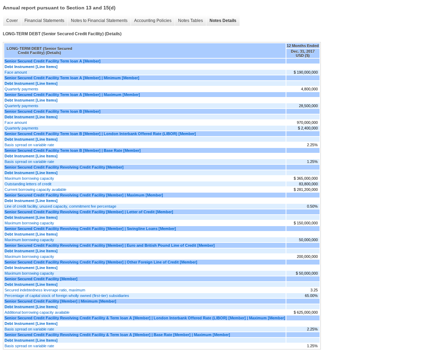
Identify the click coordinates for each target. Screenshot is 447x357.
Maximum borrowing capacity (29, 178)
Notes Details (223, 20)
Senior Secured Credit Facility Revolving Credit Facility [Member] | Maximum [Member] (84, 195)
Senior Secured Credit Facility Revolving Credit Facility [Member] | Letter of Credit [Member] (89, 212)
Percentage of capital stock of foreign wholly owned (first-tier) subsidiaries (67, 295)
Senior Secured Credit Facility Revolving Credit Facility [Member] (64, 167)
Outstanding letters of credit (28, 184)
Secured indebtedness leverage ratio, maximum (45, 290)
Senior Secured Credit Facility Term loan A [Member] (53, 61)
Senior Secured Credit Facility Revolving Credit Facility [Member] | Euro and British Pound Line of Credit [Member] (110, 245)
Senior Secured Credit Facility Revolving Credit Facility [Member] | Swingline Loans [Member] (90, 228)
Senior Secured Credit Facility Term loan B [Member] (53, 111)
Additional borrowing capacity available (37, 312)
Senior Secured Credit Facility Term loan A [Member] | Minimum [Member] (72, 78)
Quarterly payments (21, 89)
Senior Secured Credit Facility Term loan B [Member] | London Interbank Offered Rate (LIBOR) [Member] (100, 134)
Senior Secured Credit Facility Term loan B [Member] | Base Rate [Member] (73, 150)
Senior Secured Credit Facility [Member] (41, 279)
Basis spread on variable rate (29, 145)
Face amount (16, 72)
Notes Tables (190, 20)
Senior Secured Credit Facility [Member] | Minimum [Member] (60, 301)
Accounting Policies (152, 20)
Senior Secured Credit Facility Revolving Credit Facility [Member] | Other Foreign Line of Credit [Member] (101, 262)
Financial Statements (44, 20)
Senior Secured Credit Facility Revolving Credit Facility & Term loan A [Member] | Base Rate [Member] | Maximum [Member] (117, 335)
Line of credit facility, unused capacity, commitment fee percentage (60, 206)
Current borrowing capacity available (35, 189)
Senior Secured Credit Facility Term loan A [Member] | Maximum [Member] (72, 94)
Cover (12, 20)
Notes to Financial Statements (99, 20)
